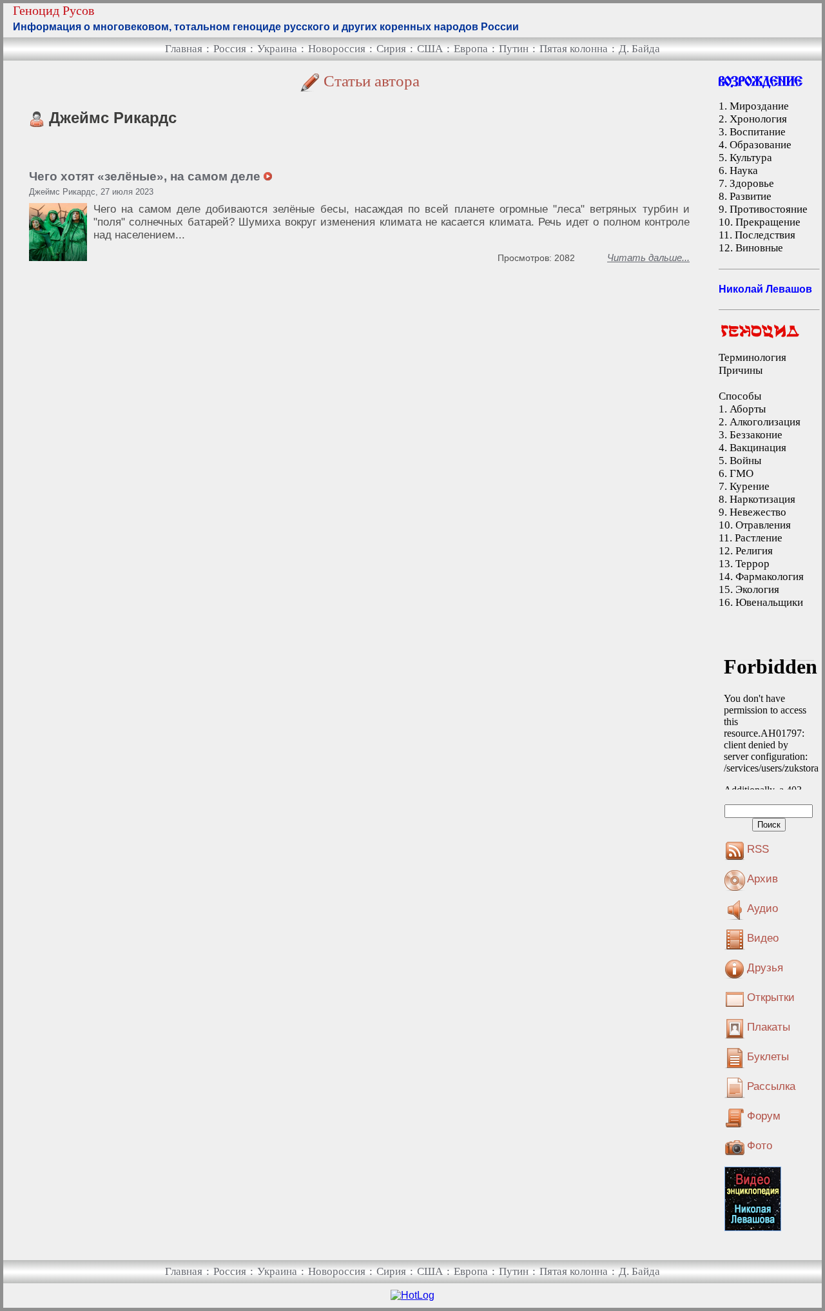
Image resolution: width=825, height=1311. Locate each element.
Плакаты (768, 1027)
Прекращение (768, 222)
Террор (752, 564)
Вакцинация (758, 448)
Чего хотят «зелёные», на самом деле (146, 176)
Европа (471, 49)
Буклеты (768, 1057)
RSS (758, 849)
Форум (764, 1116)
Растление (758, 538)
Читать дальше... (648, 257)
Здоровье (752, 183)
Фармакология (769, 576)
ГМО (741, 473)
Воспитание (758, 132)
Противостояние (769, 209)
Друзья (765, 968)
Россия (229, 49)
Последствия (765, 235)
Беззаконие (756, 435)
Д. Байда (639, 49)
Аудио (762, 908)
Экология (757, 589)
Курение (750, 486)
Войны (745, 460)
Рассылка (771, 1086)
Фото (759, 1146)
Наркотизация (762, 499)
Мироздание (759, 106)
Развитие (751, 196)
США (430, 49)
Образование (760, 145)
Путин (514, 49)
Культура (751, 157)
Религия (754, 551)
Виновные (759, 248)
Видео (763, 938)
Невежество (758, 512)
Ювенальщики (769, 602)
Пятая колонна (573, 49)
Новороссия (336, 49)
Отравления (763, 525)
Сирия (391, 49)
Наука (744, 170)
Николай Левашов (765, 289)
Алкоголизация (765, 422)
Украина (277, 49)
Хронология (758, 119)
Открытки (771, 997)
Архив (762, 879)
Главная (183, 49)
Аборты (748, 409)
